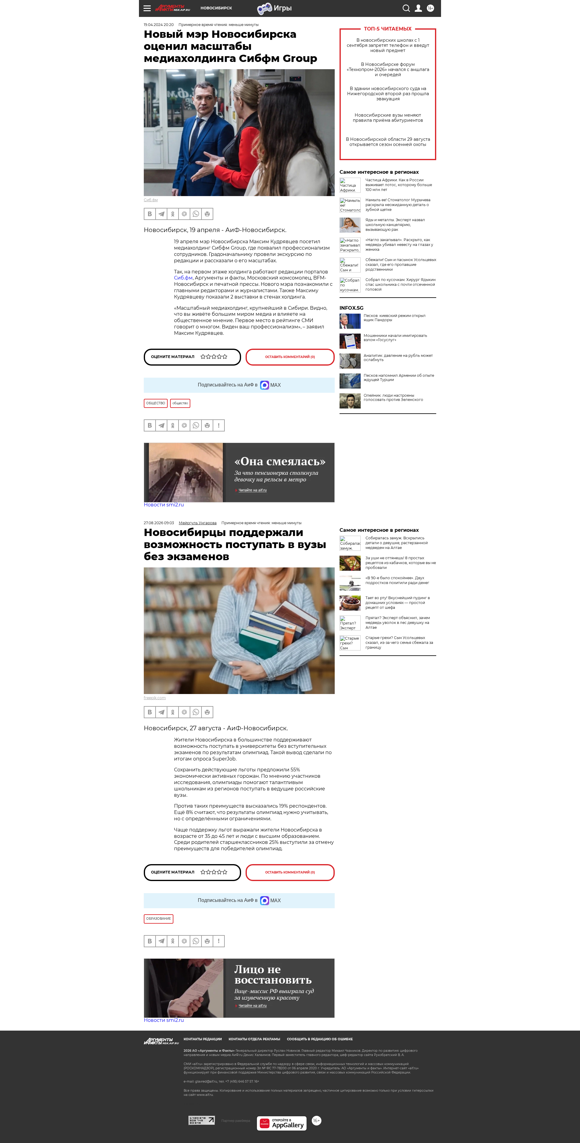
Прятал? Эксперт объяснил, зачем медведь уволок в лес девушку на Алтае (398, 622)
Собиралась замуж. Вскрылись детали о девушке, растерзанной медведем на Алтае (397, 543)
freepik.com (155, 698)
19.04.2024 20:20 (159, 24)
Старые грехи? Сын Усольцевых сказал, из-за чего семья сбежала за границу (399, 642)
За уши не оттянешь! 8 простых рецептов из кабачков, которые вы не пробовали (401, 563)
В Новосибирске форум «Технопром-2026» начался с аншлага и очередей (388, 69)
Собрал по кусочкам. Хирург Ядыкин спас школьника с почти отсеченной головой (401, 284)
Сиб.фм (151, 200)
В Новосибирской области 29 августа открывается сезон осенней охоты (388, 142)
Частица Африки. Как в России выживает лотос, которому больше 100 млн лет (399, 185)
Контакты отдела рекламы (254, 1039)
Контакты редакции (203, 1039)
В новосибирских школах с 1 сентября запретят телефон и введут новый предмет (388, 45)
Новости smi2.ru (164, 505)
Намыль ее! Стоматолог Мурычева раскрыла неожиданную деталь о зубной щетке (398, 205)
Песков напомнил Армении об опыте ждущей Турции (399, 377)
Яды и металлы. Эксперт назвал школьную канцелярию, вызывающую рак (395, 225)
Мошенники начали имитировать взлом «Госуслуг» (395, 338)
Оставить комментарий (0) (290, 357)
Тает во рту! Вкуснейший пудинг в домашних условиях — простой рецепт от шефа (398, 603)
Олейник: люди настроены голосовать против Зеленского (393, 397)
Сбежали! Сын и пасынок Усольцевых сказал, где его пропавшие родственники (401, 264)
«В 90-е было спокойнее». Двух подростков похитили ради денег (397, 580)
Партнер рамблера (235, 1120)
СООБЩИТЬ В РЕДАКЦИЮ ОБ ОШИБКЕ (320, 1039)
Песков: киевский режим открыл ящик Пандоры (395, 318)
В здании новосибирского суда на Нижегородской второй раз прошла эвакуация (388, 94)
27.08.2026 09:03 (159, 523)
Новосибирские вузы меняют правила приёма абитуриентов (388, 118)
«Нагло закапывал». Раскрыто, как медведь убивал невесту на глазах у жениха (399, 244)
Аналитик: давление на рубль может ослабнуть (398, 358)
